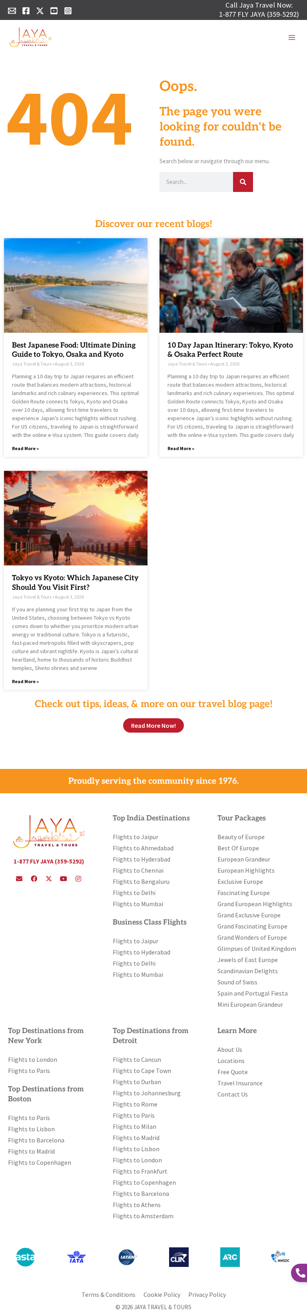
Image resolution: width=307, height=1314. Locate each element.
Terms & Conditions (109, 1294)
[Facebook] (26, 11)
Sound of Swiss (237, 982)
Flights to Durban (137, 1082)
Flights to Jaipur (135, 837)
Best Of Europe (238, 848)
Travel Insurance (240, 1083)
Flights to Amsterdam (143, 1216)
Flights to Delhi (134, 893)
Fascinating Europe (243, 893)
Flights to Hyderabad (141, 859)
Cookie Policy (162, 1294)
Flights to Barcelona (36, 1140)
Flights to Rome (135, 1104)
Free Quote (232, 1072)
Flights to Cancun (137, 1059)
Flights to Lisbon (31, 1129)
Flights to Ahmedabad (143, 848)
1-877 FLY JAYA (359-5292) (259, 14)
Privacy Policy (207, 1294)
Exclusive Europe (240, 881)
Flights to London (32, 1059)
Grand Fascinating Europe (252, 926)
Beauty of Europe (241, 837)
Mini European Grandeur (250, 1004)
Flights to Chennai (138, 870)
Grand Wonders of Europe (252, 937)
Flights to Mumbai (138, 904)
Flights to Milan (134, 1126)
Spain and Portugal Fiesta (252, 993)
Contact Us (232, 1094)
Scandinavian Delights (247, 971)
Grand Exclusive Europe (249, 915)
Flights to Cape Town (142, 1071)
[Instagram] (68, 11)
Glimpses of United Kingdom (256, 948)
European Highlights (246, 870)
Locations (231, 1061)
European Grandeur (243, 859)
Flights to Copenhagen (39, 1162)
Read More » (25, 448)
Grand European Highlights (254, 904)
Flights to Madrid (31, 1151)
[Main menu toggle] (292, 37)
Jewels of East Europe (247, 960)
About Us (229, 1049)
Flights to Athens (137, 1205)
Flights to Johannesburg (147, 1093)
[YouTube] (54, 11)
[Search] (243, 182)
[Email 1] (12, 11)
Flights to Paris (29, 1071)
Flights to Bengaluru (141, 881)
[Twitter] (40, 11)
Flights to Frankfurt (140, 1171)
